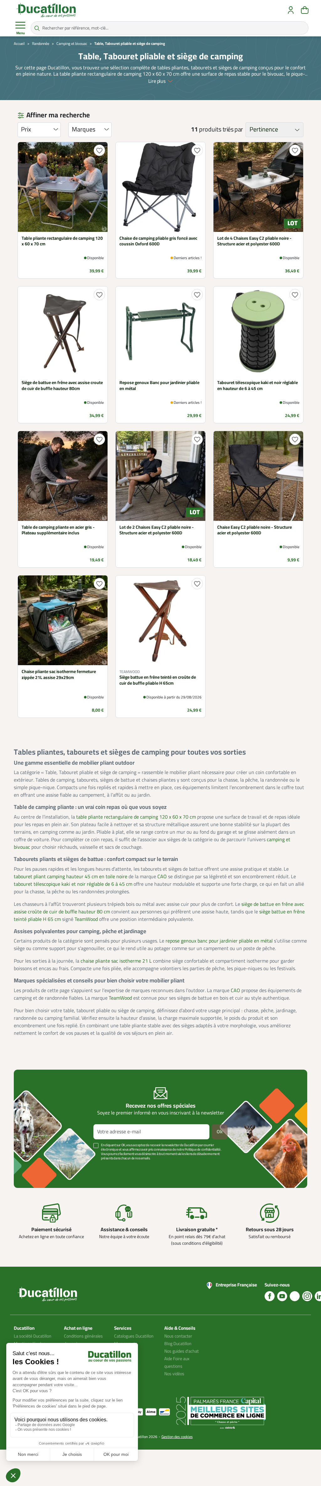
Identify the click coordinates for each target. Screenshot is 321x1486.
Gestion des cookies (177, 1437)
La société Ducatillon (32, 1336)
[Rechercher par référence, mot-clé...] (37, 28)
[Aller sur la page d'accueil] (46, 10)
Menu (20, 33)
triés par (233, 129)
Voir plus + (35, 1167)
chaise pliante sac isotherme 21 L (116, 961)
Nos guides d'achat (181, 1351)
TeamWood (86, 919)
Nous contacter (178, 1336)
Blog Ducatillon (178, 1343)
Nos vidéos (174, 1374)
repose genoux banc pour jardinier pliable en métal (219, 941)
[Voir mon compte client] (290, 10)
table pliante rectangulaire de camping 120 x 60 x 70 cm (136, 817)
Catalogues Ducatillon (134, 1336)
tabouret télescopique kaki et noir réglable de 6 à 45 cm (73, 884)
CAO (162, 876)
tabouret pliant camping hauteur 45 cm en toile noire (70, 876)
